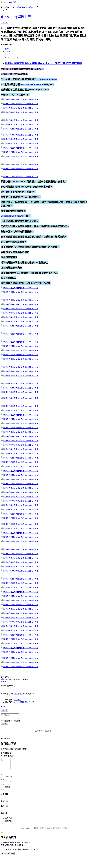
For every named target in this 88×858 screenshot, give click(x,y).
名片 (7, 54)
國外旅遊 (17, 700)
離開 (12, 854)
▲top (3, 706)
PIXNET (28, 828)
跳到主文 (4, 23)
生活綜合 (18, 45)
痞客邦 (16, 694)
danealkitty (4, 681)
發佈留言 (4, 723)
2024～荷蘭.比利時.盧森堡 (24, 702)
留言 (21, 694)
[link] (49, 79)
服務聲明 (64, 828)
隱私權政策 (56, 828)
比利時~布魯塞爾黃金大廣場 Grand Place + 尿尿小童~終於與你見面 (43, 63)
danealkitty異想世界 (16, 17)
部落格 (7, 51)
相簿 (7, 49)
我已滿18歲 (5, 854)
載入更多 (4, 710)
